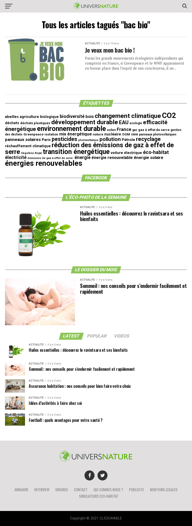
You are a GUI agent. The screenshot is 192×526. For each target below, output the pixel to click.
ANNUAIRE (21, 489)
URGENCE (61, 489)
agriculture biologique (39, 117)
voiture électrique (126, 153)
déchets (12, 123)
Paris (46, 140)
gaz (134, 130)
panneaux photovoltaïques (157, 134)
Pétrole (128, 139)
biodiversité (72, 116)
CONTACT (81, 489)
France (124, 129)
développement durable (84, 122)
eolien (111, 130)
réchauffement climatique (28, 146)
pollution (110, 139)
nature (98, 134)
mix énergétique (75, 133)
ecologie (136, 123)
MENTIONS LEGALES (164, 489)
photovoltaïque (88, 140)
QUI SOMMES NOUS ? (108, 489)
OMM (134, 134)
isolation (51, 134)
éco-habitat (156, 152)
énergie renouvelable (112, 157)
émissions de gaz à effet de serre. (51, 158)
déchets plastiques (35, 123)
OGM (126, 134)
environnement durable (71, 129)
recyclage (148, 139)
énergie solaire (148, 157)
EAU (123, 122)
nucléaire (112, 134)
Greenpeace (34, 134)
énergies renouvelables (43, 163)
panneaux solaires (23, 139)
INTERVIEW (41, 489)
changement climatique (128, 115)
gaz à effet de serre (154, 130)
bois (90, 116)
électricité (15, 157)
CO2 (169, 115)
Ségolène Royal (31, 153)
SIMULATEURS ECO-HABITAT (98, 496)
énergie (82, 157)
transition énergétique (76, 152)
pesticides (64, 139)
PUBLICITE (136, 489)
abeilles (12, 117)
